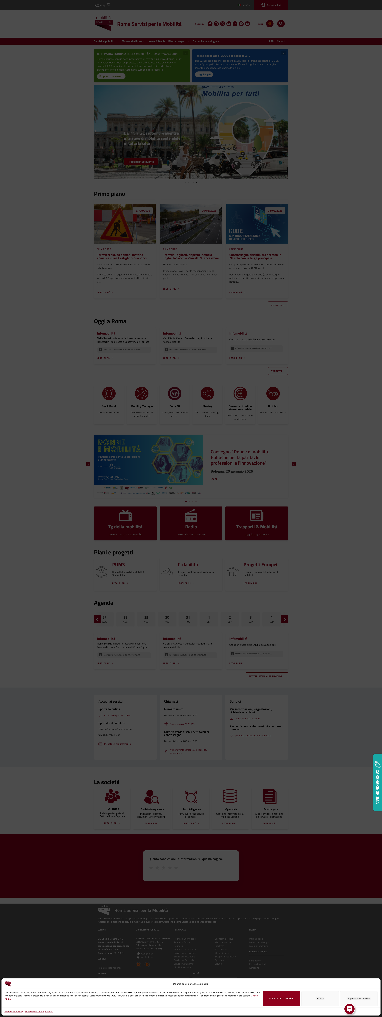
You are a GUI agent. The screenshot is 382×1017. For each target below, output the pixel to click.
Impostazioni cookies (359, 998)
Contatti (49, 1011)
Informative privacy (13, 1011)
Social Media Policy (34, 1011)
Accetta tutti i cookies (281, 998)
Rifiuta (320, 998)
